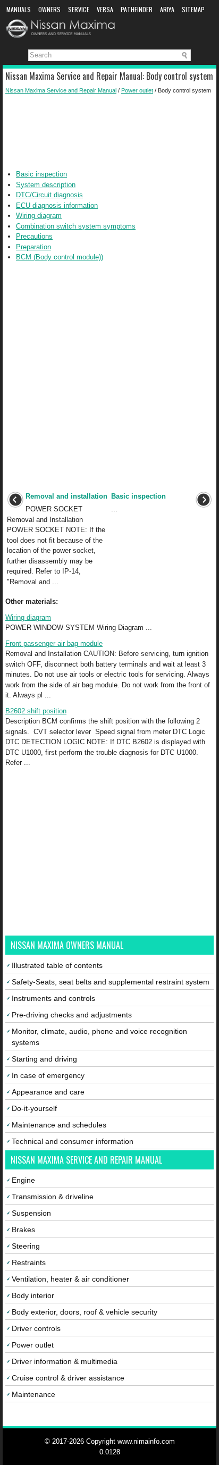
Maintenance (33, 1394)
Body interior (33, 1295)
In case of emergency (48, 1075)
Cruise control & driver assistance (68, 1378)
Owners (49, 9)
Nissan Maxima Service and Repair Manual (60, 90)
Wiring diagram (39, 216)
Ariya (167, 9)
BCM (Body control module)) (59, 257)
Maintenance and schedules (59, 1125)
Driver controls (36, 1328)
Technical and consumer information (72, 1141)
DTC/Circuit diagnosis (49, 195)
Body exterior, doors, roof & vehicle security (84, 1312)
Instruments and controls (53, 998)
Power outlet (137, 90)
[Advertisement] (109, 132)
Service (78, 9)
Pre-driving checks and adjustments (72, 1015)
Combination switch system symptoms (76, 226)
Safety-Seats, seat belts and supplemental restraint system (110, 982)
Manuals (18, 9)
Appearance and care (48, 1092)
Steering (26, 1246)
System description (45, 185)
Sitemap (193, 9)
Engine (23, 1180)
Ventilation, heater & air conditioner (70, 1279)
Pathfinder (137, 9)
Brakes (23, 1229)
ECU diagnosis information (57, 205)
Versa (105, 9)
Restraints (29, 1262)
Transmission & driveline (53, 1196)
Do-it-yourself (34, 1108)
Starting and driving (44, 1059)
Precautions (34, 236)
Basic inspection (41, 174)
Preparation (33, 247)
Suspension (31, 1213)
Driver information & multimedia (64, 1361)
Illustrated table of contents (57, 965)
